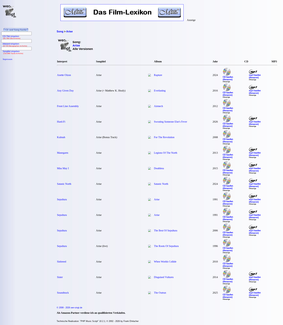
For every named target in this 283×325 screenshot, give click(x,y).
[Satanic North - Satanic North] (149, 184)
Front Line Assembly (68, 106)
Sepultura (62, 199)
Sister (60, 277)
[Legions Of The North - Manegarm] (149, 153)
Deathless (159, 168)
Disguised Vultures (164, 277)
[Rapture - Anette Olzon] (149, 75)
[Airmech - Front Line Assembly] (149, 106)
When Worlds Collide (165, 261)
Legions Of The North (165, 152)
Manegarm (62, 152)
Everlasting (160, 90)
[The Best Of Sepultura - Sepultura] (149, 231)
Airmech (158, 106)
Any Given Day (65, 90)
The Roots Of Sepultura (166, 246)
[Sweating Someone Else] (149, 122)
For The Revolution (164, 137)
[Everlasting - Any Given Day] (149, 91)
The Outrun (160, 292)
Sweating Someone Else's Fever (170, 121)
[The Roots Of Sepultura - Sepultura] (149, 246)
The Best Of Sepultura (165, 230)
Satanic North (64, 183)
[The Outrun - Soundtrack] (149, 293)
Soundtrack (63, 292)
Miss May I (63, 168)
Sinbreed (61, 261)
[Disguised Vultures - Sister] (149, 277)
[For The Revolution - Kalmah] (149, 137)
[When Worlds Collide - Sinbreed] (149, 262)
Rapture (158, 75)
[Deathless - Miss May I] (149, 168)
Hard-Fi (61, 121)
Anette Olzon (64, 75)
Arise (157, 199)
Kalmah (61, 137)
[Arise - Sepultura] (149, 200)
